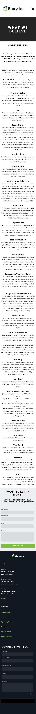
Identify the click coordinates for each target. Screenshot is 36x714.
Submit (18, 701)
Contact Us (18, 546)
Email (3, 523)
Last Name (4, 515)
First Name (4, 509)
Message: (4, 681)
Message (4, 530)
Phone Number (6, 665)
